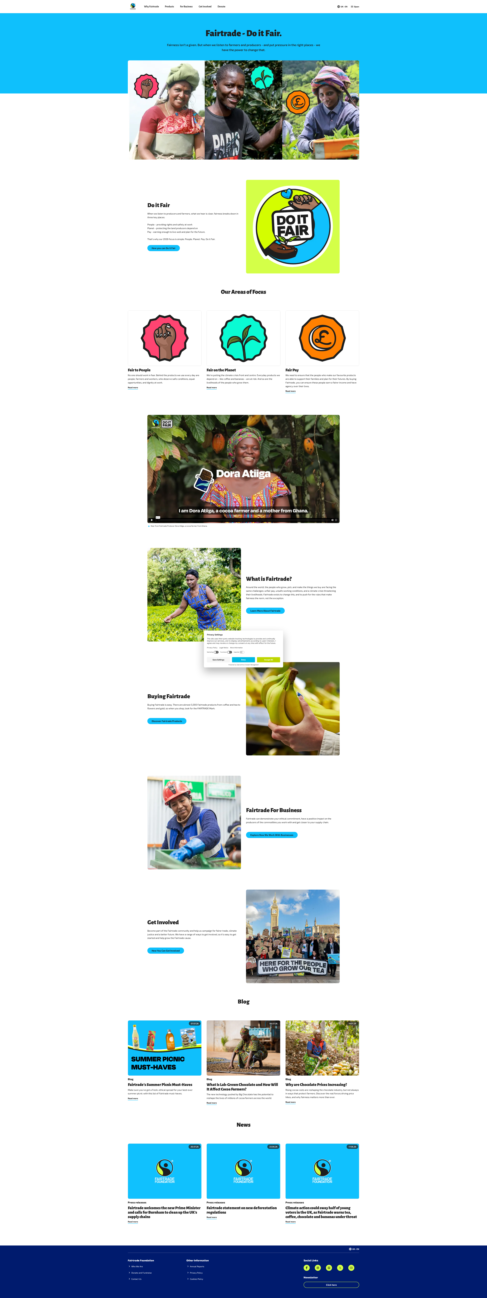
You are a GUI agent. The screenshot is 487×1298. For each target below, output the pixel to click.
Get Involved (205, 6)
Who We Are (137, 1266)
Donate (221, 6)
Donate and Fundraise (141, 1272)
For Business (186, 6)
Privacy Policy (196, 1272)
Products (169, 6)
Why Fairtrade (151, 6)
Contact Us (136, 1279)
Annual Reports (197, 1266)
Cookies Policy (196, 1279)
